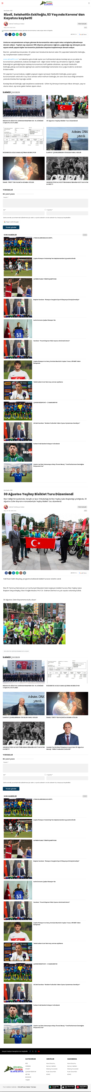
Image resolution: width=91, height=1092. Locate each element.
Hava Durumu (50, 1063)
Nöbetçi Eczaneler (51, 1069)
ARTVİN (27, 1074)
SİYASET (27, 1069)
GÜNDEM (28, 1066)
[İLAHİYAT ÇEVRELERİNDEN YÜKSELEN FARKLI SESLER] (67, 138)
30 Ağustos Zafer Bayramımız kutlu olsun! (17, 651)
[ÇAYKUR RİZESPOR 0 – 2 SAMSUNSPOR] (18, 420)
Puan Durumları (51, 1072)
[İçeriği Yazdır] (24, 34)
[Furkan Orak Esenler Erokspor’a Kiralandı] (18, 461)
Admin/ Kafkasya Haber (16, 24)
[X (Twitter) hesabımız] (33, 1051)
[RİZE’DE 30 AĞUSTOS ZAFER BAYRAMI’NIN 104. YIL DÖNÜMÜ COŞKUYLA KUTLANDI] (24, 106)
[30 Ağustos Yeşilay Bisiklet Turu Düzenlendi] (67, 106)
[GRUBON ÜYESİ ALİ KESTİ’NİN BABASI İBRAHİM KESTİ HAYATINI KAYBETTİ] (67, 168)
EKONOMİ (28, 1077)
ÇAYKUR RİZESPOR (30, 1072)
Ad (4, 210)
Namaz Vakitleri (51, 1066)
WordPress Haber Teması (27, 1087)
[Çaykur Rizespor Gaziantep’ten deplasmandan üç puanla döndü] (18, 276)
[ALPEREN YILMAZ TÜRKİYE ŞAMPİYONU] (18, 296)
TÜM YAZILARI (82, 24)
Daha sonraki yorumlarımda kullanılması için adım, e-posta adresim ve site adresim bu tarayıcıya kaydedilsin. (37, 218)
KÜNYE (48, 1074)
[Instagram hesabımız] (35, 1051)
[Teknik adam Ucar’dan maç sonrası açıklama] (18, 399)
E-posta (50, 210)
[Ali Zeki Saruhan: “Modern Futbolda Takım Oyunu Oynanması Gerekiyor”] (18, 440)
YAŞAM (27, 1080)
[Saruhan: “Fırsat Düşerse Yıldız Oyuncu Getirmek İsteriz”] (18, 358)
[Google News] (82, 34)
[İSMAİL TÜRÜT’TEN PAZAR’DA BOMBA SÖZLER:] (24, 168)
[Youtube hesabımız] (39, 1051)
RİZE (85, 27)
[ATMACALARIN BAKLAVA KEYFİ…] (18, 255)
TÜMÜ (84, 235)
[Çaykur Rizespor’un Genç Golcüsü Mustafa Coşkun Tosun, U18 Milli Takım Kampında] (18, 379)
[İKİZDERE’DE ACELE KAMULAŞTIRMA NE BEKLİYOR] (24, 138)
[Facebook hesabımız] (30, 1051)
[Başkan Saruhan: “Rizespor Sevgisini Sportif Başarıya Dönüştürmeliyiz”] (18, 317)
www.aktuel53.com (10, 59)
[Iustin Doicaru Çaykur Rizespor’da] (18, 338)
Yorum (5, 197)
